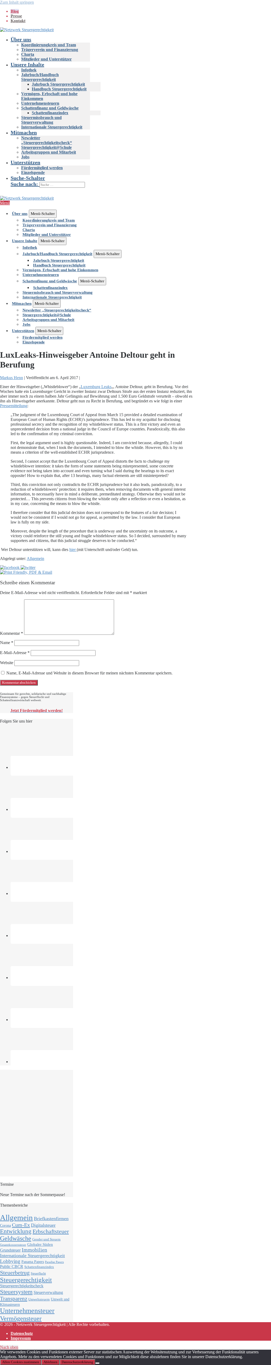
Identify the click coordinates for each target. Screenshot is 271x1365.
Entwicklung (15, 1231)
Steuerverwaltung (48, 1292)
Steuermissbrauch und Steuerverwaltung (41, 120)
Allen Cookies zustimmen (20, 1362)
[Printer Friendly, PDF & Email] (26, 572)
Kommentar (11, 633)
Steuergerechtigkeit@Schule (46, 147)
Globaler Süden (40, 1244)
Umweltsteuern (39, 1299)
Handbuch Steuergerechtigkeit (59, 89)
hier (73, 549)
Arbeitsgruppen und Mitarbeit (48, 152)
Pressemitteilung (13, 405)
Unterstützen (25, 162)
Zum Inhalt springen (17, 2)
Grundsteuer (10, 1250)
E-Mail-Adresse (15, 652)
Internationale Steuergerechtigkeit (51, 127)
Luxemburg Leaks (96, 386)
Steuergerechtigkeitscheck (21, 1286)
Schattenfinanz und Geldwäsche (50, 108)
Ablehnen (50, 1362)
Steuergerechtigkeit (26, 1279)
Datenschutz (22, 1333)
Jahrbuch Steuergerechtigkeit (58, 84)
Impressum (21, 1338)
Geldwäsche (15, 1238)
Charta (27, 54)
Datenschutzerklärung (77, 1362)
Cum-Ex (21, 1225)
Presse (16, 16)
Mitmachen (24, 132)
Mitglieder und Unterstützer (46, 59)
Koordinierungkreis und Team (48, 45)
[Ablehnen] (97, 1363)
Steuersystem (16, 1291)
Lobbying (10, 1261)
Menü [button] (5, 203)
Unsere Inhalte (27, 64)
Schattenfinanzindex (50, 113)
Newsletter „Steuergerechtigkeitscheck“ (46, 140)
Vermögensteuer (21, 1318)
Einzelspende (33, 172)
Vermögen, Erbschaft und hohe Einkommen (60, 270)
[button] (141, 181)
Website (6, 662)
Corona (5, 1225)
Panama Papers (32, 1262)
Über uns (21, 39)
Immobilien (34, 1250)
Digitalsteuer (43, 1225)
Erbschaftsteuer (51, 1231)
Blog (15, 11)
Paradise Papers (54, 1262)
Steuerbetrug (15, 1272)
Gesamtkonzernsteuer (13, 1244)
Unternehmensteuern (40, 103)
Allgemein (35, 558)
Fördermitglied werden (42, 168)
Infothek (29, 70)
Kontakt (18, 21)
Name (6, 642)
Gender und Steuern (46, 1239)
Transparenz (13, 1298)
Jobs (25, 157)
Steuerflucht (38, 1273)
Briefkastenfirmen (51, 1218)
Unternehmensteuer (27, 1311)
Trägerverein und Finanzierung (49, 49)
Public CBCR (11, 1266)
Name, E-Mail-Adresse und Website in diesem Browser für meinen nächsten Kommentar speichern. (89, 673)
